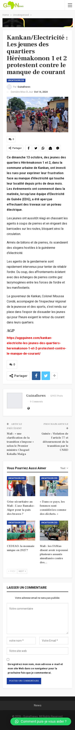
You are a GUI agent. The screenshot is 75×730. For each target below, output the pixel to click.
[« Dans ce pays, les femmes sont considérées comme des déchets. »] (54, 486)
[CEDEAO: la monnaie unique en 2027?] (21, 531)
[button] (40, 721)
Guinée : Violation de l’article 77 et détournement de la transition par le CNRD (55, 442)
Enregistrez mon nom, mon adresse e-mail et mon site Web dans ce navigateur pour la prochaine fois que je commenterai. (35, 668)
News (37, 705)
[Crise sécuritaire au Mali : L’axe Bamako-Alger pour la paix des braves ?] (21, 486)
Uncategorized (16, 80)
